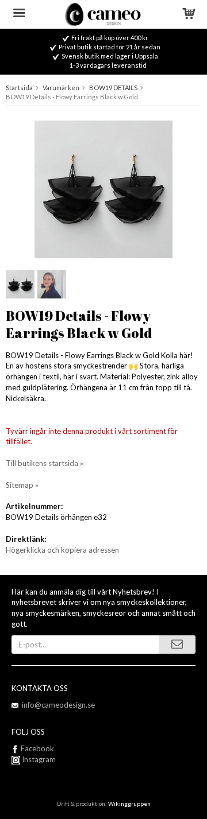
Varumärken (61, 87)
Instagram (38, 759)
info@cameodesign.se (58, 704)
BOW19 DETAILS (113, 87)
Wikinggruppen (129, 803)
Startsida (19, 87)
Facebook (37, 748)
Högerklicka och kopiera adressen (62, 549)
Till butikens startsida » (44, 463)
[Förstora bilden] (103, 188)
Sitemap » (22, 485)
